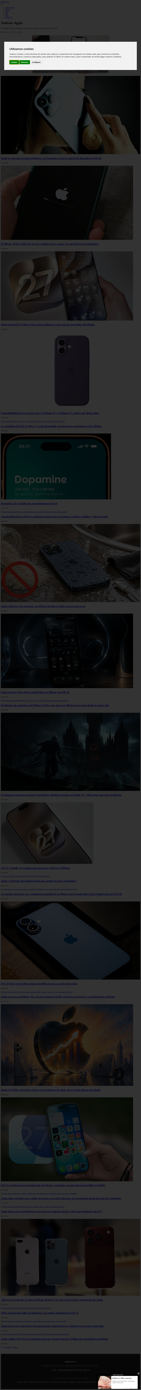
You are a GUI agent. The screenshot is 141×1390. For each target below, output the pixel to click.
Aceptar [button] (14, 62)
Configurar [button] (36, 62)
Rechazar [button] (24, 62)
